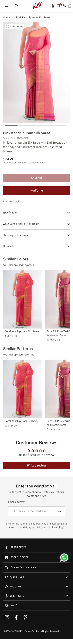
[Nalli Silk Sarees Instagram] (6, 617)
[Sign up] (59, 511)
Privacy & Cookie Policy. (50, 527)
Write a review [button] (36, 465)
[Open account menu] (52, 6)
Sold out (36, 178)
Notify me (36, 190)
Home (6, 17)
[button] (6, 5)
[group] (22, 306)
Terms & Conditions (20, 527)
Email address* (16, 502)
